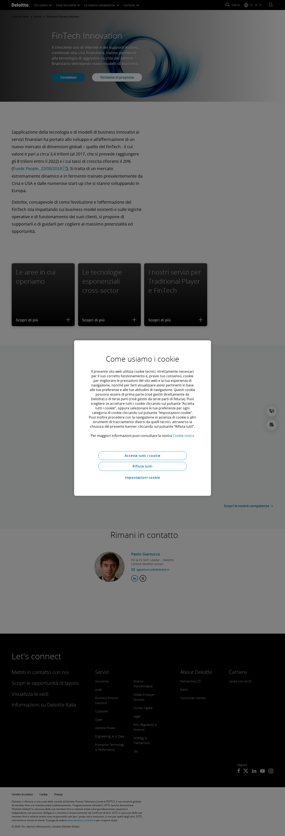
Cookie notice (183, 435)
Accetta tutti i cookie (143, 455)
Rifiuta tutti (142, 466)
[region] (142, 418)
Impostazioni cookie (142, 477)
